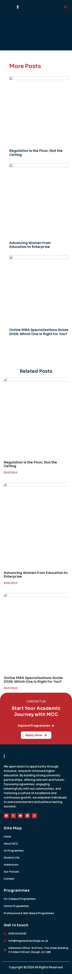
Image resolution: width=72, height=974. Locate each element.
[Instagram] (34, 815)
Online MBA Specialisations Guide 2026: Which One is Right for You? (38, 332)
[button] (65, 7)
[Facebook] (6, 815)
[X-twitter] (13, 815)
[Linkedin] (27, 815)
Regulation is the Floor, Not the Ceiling (36, 153)
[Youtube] (20, 815)
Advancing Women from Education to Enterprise (30, 245)
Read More (11, 472)
